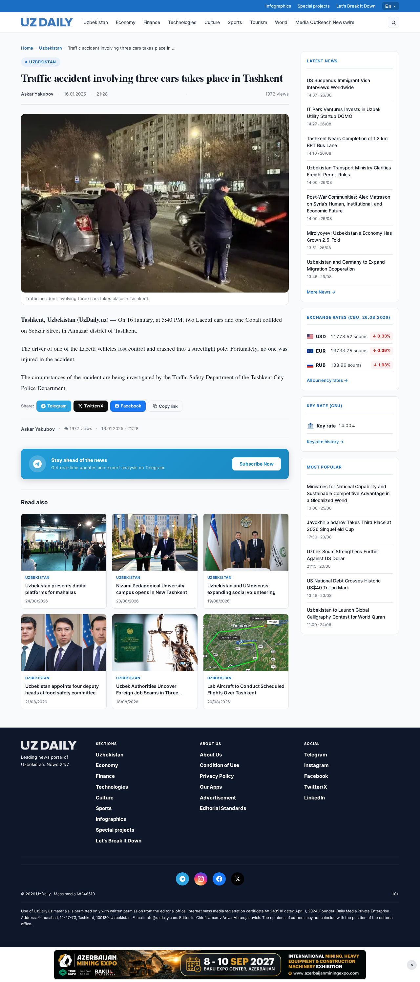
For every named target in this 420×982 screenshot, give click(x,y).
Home (27, 48)
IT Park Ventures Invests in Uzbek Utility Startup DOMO (344, 113)
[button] (393, 22)
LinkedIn (314, 798)
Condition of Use (219, 765)
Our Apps (211, 787)
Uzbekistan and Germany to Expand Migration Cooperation (346, 265)
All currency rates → (327, 380)
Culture (212, 22)
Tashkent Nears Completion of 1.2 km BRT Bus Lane (347, 142)
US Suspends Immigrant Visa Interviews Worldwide (338, 83)
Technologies (182, 22)
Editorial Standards (223, 808)
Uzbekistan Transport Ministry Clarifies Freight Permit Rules (349, 171)
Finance (151, 22)
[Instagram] (200, 878)
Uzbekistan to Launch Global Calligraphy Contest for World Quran (346, 613)
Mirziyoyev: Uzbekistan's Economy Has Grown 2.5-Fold (349, 236)
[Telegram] (182, 878)
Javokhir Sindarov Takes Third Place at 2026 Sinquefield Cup (349, 526)
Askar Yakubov (37, 94)
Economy (126, 22)
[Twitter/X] (237, 878)
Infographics (278, 6)
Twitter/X (93, 405)
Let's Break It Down (356, 6)
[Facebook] (219, 878)
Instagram (316, 765)
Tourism (258, 22)
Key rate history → (325, 442)
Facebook (131, 405)
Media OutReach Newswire (324, 22)
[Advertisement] (210, 964)
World (281, 22)
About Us (211, 755)
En (388, 6)
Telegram (57, 405)
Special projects (314, 6)
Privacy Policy (217, 776)
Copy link (168, 406)
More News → (321, 292)
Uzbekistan (95, 22)
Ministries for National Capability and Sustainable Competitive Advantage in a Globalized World (348, 493)
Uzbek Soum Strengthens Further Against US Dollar (343, 555)
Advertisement (218, 798)
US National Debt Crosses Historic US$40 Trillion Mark (344, 584)
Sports (235, 22)
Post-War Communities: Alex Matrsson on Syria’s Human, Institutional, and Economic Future (348, 203)
